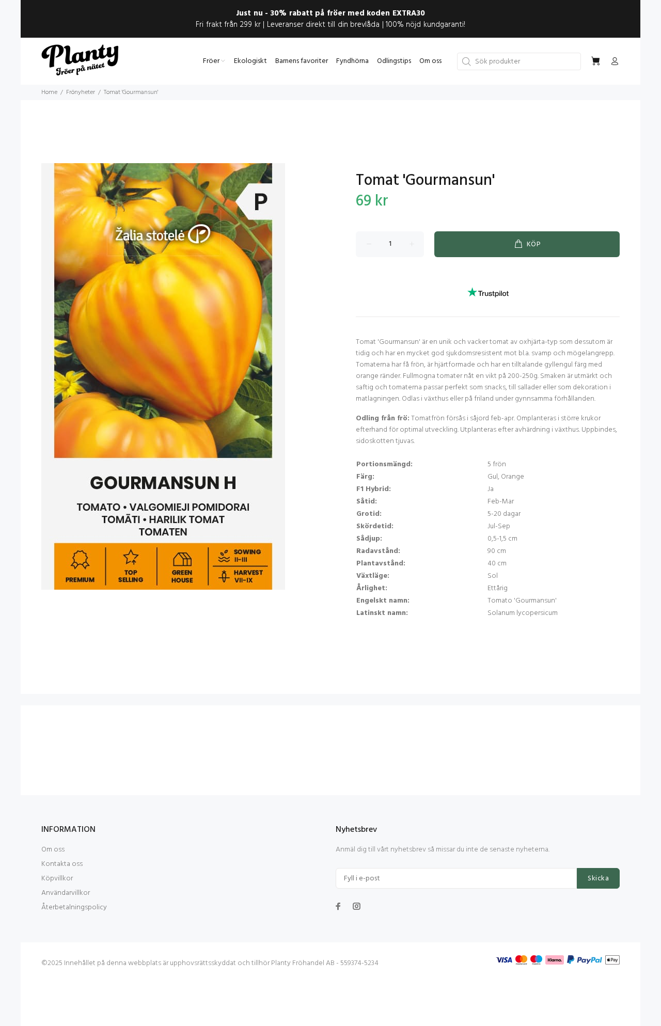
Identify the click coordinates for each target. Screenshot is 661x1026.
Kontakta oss (62, 864)
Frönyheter (80, 92)
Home (49, 92)
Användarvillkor (65, 893)
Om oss (53, 850)
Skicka (598, 879)
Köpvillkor (57, 879)
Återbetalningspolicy (74, 907)
